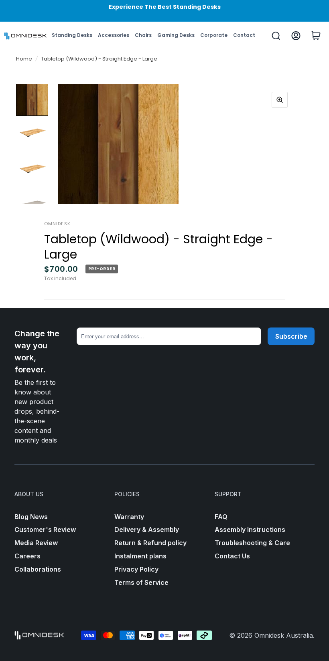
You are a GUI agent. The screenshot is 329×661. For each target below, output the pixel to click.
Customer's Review (45, 530)
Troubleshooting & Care (252, 543)
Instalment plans (140, 556)
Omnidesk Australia (283, 635)
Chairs (143, 35)
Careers (27, 556)
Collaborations (37, 569)
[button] (59, 144)
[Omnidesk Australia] (25, 36)
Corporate (213, 35)
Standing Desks (72, 35)
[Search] (276, 35)
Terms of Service (141, 582)
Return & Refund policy (150, 543)
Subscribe (291, 336)
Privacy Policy (136, 569)
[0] (316, 36)
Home (24, 59)
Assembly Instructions (250, 530)
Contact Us (232, 556)
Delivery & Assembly (146, 530)
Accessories (113, 35)
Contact (244, 35)
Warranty (129, 517)
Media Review (36, 543)
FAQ (221, 517)
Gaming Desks (176, 35)
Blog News (31, 517)
